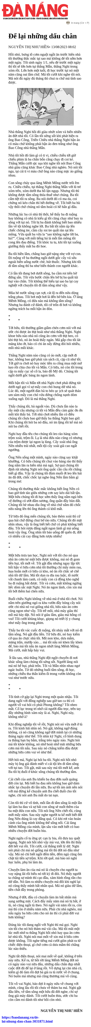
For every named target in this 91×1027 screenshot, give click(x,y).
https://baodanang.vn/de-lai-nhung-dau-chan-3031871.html (27, 1019)
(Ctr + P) (80, 23)
